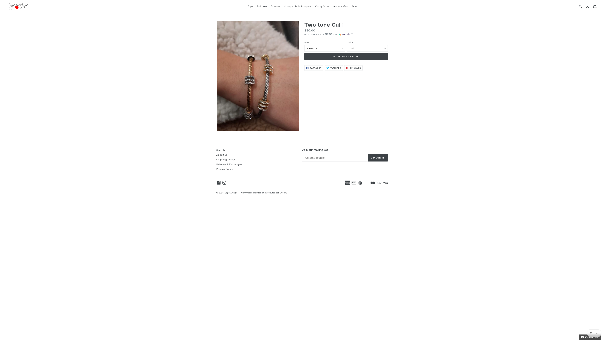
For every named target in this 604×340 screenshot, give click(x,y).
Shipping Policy (225, 159)
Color (350, 42)
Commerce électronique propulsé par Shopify (264, 193)
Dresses (275, 6)
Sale (354, 6)
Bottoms (262, 6)
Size (306, 42)
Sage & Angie (231, 193)
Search (220, 150)
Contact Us (591, 337)
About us (221, 154)
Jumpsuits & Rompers (297, 6)
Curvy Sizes (322, 6)
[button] (346, 34)
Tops (250, 6)
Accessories (340, 6)
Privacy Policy (224, 168)
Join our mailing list (315, 149)
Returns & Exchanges (229, 164)
